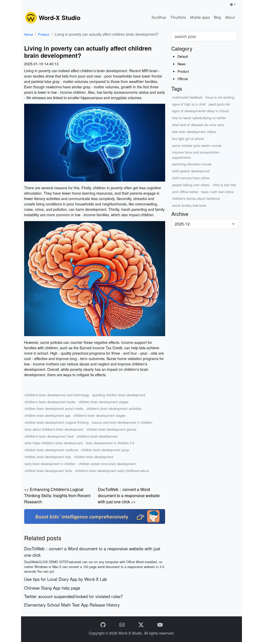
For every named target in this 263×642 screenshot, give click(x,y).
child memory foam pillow (190, 177)
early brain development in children (50, 463)
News (181, 63)
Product (44, 34)
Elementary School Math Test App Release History (72, 605)
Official (182, 78)
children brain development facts (48, 470)
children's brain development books (50, 401)
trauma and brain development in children (122, 422)
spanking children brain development (118, 394)
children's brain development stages (99, 415)
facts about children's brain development (54, 429)
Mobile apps (200, 17)
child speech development (191, 170)
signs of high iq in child (188, 104)
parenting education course (191, 164)
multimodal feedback (187, 97)
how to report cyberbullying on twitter (199, 117)
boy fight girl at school (188, 138)
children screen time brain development (107, 463)
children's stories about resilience (196, 198)
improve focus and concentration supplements (195, 154)
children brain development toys (48, 456)
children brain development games (111, 429)
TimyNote (178, 17)
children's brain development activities (113, 408)
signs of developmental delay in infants (200, 110)
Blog (217, 17)
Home (28, 34)
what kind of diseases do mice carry (198, 124)
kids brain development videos (194, 131)
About (230, 17)
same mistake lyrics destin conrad (196, 145)
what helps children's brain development (54, 442)
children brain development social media (54, 408)
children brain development (93, 456)
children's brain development (97, 436)
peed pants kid (219, 104)
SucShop (159, 17)
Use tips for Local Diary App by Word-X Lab (65, 579)
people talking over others (191, 184)
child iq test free (224, 184)
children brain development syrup (105, 449)
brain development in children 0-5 (110, 442)
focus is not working (219, 97)
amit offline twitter (185, 191)
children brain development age (47, 415)
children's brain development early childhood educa (112, 470)
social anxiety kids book (189, 205)
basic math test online (217, 191)
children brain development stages (103, 401)
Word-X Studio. (131, 633)
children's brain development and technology (57, 394)
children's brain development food (49, 436)
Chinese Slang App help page (52, 588)
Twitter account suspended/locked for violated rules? (73, 596)
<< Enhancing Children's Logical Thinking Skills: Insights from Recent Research (57, 495)
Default (182, 56)
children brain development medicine (51, 449)
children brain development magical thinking (57, 422)
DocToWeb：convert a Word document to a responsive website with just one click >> (129, 495)
